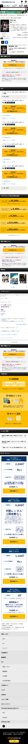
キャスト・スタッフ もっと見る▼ (20, 37)
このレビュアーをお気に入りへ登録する (8, 334)
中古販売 (4, 676)
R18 (26, 5)
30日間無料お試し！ (13, 65)
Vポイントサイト (5, 704)
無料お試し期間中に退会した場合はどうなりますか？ (12, 436)
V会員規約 (7, 623)
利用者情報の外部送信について (7, 629)
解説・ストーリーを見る (9, 118)
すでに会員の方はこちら (19, 68)
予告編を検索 (6, 38)
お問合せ (3, 694)
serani (2, 314)
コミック (9, 6)
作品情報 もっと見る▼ (22, 34)
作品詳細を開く (7, 115)
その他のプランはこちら (8, 68)
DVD (1, 5)
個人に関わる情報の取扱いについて (8, 627)
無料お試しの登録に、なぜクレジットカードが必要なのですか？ (12, 442)
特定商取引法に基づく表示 (19, 627)
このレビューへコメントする (6, 338)
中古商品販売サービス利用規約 (7, 625)
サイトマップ (15, 629)
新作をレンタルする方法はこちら (8, 76)
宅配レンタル (5, 666)
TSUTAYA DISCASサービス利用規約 (16, 623)
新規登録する (14, 491)
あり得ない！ (14, 287)
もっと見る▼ (25, 32)
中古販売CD (15, 6)
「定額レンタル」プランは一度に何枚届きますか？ (12, 447)
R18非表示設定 (6, 680)
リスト (22, 3)
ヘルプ (3, 690)
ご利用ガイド (4, 685)
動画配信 (22, 6)
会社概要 (3, 623)
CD (5, 5)
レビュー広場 (4, 699)
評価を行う (4, 33)
